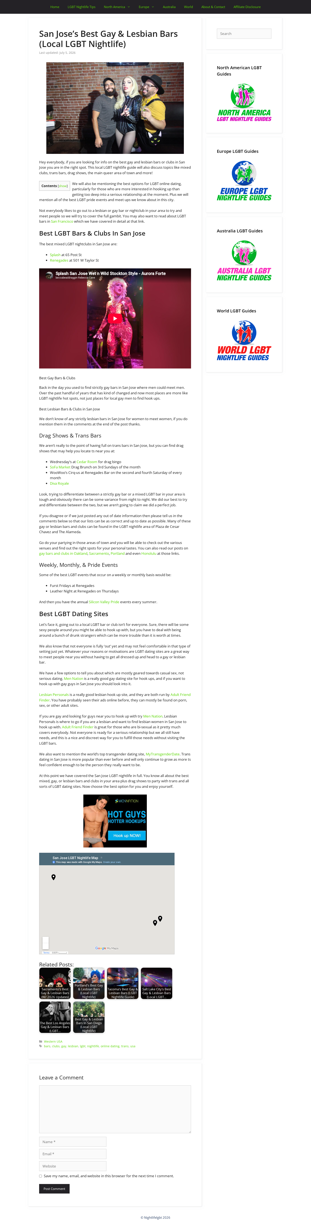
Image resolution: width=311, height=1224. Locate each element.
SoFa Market (60, 467)
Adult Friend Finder (78, 726)
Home (54, 7)
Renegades (59, 260)
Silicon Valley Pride (104, 601)
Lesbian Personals (54, 694)
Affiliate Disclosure (247, 7)
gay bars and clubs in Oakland (63, 553)
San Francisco (62, 221)
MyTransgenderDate (163, 754)
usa (132, 1046)
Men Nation (73, 678)
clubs (56, 1046)
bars (47, 1046)
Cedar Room (87, 461)
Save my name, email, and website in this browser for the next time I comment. (109, 1175)
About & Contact (213, 7)
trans (125, 1046)
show (63, 186)
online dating (110, 1046)
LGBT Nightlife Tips (81, 7)
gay (63, 1046)
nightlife (93, 1046)
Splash (55, 254)
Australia (169, 7)
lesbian (73, 1046)
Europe (144, 7)
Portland (118, 553)
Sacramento (99, 553)
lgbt (82, 1046)
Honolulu (148, 553)
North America (114, 7)
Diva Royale (59, 483)
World (188, 7)
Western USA (53, 1041)
